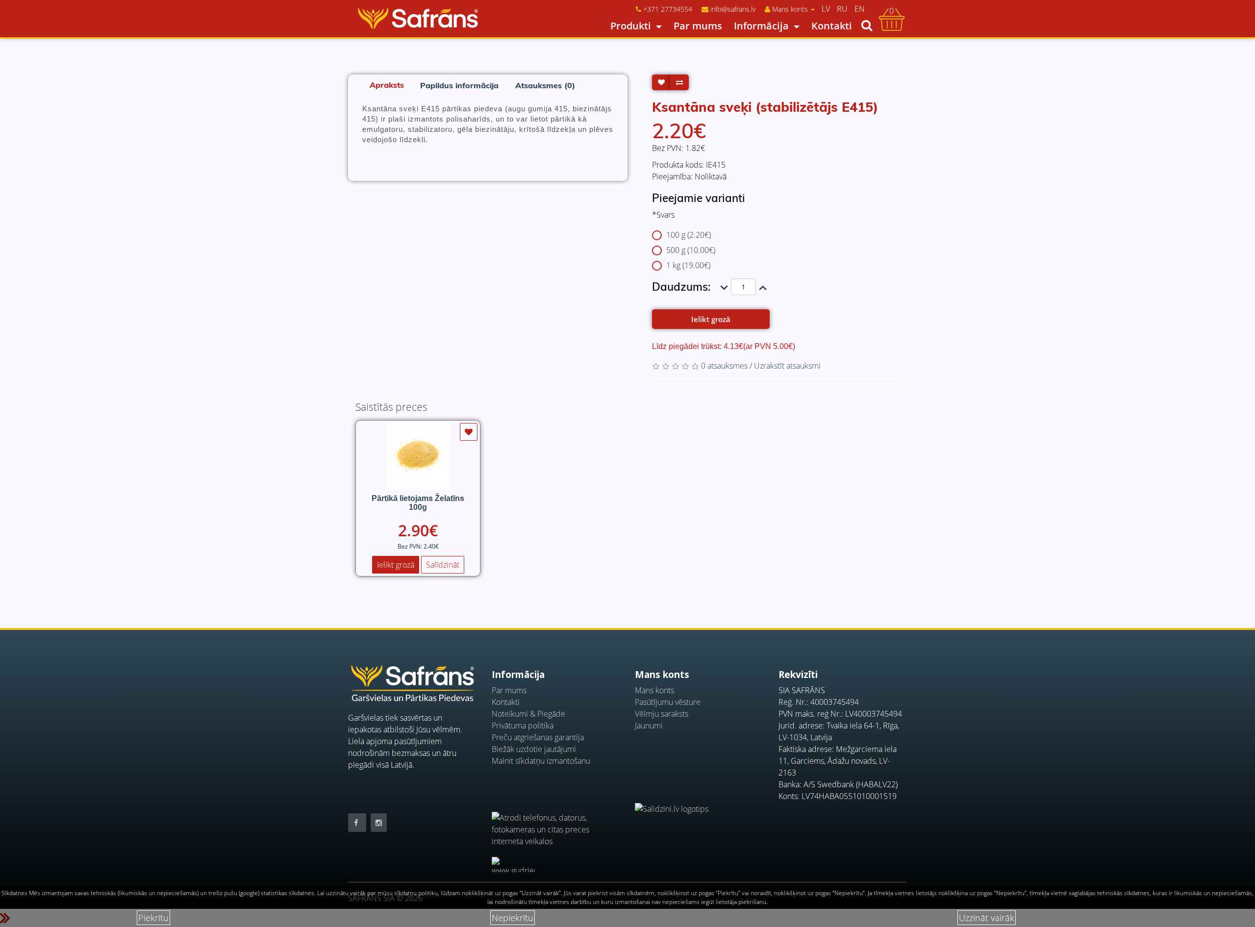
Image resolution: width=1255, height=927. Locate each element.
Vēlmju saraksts (661, 713)
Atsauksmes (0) (545, 85)
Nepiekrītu (512, 918)
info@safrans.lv (732, 9)
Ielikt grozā (710, 319)
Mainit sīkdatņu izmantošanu (541, 760)
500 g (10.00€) (690, 250)
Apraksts (387, 85)
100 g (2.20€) (688, 234)
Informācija (761, 25)
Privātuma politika (522, 725)
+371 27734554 (667, 9)
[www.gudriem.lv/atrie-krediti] (513, 864)
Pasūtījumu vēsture (668, 702)
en (859, 8)
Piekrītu (153, 918)
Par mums (698, 25)
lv (826, 8)
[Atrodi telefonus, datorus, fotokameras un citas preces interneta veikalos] (556, 823)
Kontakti (831, 25)
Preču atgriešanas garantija (538, 737)
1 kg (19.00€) (688, 265)
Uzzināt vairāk (986, 918)
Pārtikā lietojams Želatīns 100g (418, 502)
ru (842, 8)
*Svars (663, 214)
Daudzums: (681, 286)
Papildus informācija (459, 85)
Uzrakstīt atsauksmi (787, 365)
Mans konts (654, 690)
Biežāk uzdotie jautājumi (534, 749)
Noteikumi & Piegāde (528, 713)
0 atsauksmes (724, 365)
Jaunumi (649, 725)
